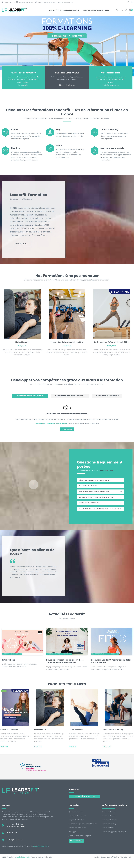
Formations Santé (108, 828)
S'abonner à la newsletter (84, 796)
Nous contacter (106, 470)
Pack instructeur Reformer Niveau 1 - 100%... (111, 342)
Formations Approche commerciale (114, 832)
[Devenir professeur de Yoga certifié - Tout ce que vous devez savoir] (67, 641)
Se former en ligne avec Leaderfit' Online (83, 824)
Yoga (58, 129)
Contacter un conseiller (110, 85)
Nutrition (15, 148)
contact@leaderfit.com (26, 2)
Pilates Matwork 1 (22, 342)
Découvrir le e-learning (67, 85)
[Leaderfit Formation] (20, 791)
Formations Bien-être (109, 816)
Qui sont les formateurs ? (88, 486)
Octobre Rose (8, 660)
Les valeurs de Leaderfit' (77, 816)
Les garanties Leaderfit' (77, 820)
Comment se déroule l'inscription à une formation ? (96, 497)
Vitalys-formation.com (40, 846)
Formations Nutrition (109, 820)
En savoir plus (23, 85)
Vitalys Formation (126, 857)
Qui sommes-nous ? (75, 812)
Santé (59, 145)
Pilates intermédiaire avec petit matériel (67, 342)
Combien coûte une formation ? (89, 503)
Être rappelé (73, 832)
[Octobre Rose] (22, 641)
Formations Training (109, 824)
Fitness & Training (109, 129)
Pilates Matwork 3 (76, 730)
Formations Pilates (108, 812)
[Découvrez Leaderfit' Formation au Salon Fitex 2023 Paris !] (111, 641)
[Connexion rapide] (121, 10)
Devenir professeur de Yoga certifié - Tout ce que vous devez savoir (64, 661)
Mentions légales (100, 857)
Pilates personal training (113, 730)
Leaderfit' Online (113, 857)
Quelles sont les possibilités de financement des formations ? (100, 509)
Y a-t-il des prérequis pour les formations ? (94, 491)
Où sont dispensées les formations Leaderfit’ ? (94, 480)
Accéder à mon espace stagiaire (80, 836)
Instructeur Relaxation (9, 730)
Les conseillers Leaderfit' (77, 828)
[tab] (30, 396)
